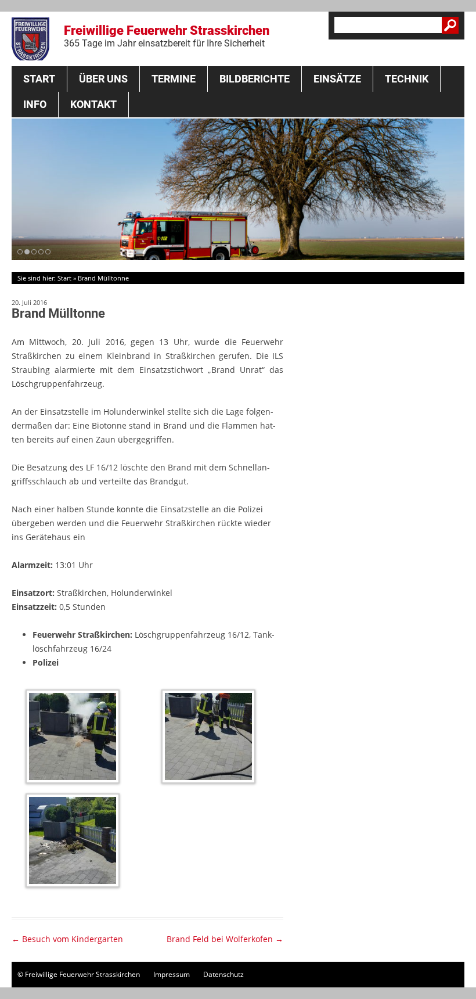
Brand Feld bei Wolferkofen (225, 938)
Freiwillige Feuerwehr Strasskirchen (166, 36)
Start (39, 79)
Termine (174, 79)
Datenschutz (223, 974)
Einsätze (337, 79)
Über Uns (103, 79)
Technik (406, 79)
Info (34, 104)
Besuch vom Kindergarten (67, 938)
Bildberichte (254, 79)
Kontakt (93, 104)
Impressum (171, 974)
